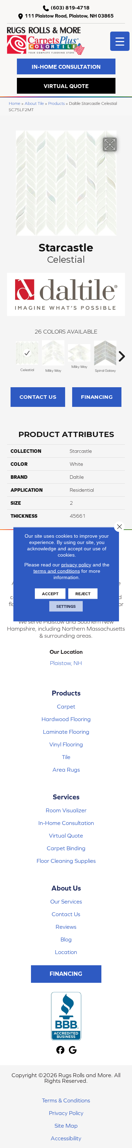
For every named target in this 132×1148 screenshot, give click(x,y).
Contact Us (37, 397)
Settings (66, 606)
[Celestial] (27, 353)
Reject (82, 593)
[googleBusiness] (73, 1050)
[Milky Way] (53, 352)
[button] (66, 66)
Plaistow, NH (66, 663)
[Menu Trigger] (120, 41)
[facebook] (61, 1050)
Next (121, 352)
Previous (10, 352)
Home (14, 103)
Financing (97, 397)
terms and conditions (56, 570)
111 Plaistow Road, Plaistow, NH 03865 (69, 16)
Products (56, 103)
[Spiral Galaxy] (105, 353)
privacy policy (76, 564)
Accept (50, 593)
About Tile (34, 103)
